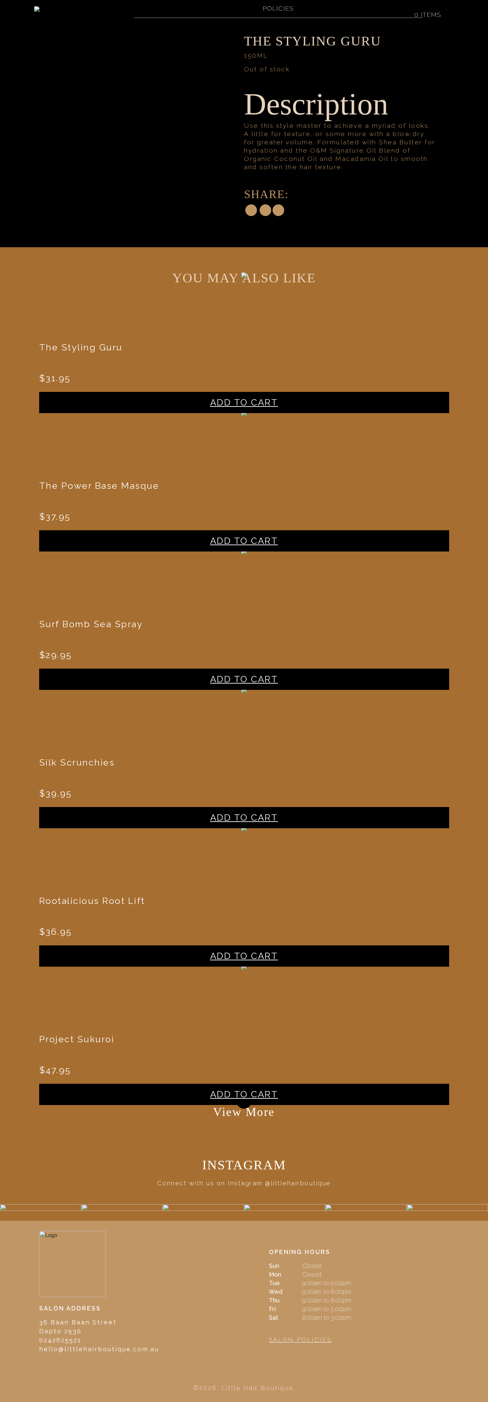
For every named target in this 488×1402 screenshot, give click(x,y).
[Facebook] (251, 210)
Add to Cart (244, 402)
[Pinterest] (265, 210)
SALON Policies (300, 1339)
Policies (278, 8)
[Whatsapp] (278, 210)
